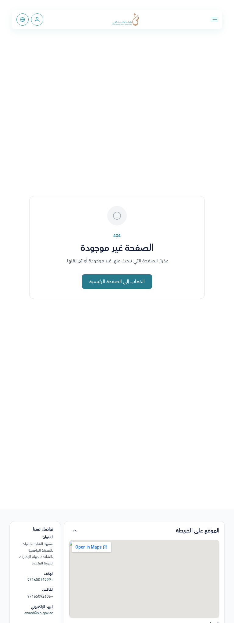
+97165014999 (40, 580)
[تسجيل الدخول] (37, 19)
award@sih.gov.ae (38, 613)
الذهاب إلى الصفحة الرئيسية (117, 281)
